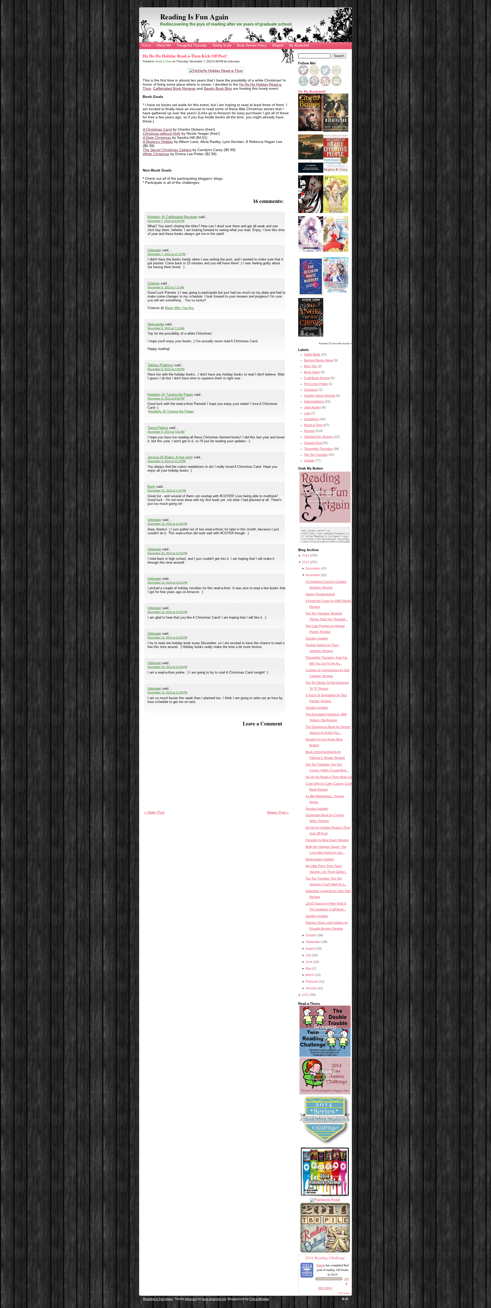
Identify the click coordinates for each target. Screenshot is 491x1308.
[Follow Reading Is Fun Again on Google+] (314, 74)
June (309, 961)
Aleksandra (156, 324)
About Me (164, 45)
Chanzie (154, 283)
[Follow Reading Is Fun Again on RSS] (325, 85)
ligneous (191, 1299)
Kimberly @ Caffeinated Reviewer (172, 217)
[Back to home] (343, 1299)
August (310, 948)
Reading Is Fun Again (194, 16)
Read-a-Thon (163, 61)
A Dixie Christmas (157, 137)
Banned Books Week (318, 360)
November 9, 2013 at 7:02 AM (166, 431)
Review (309, 431)
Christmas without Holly (162, 133)
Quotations (311, 419)
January (311, 988)
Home (146, 45)
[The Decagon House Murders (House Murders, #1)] (310, 294)
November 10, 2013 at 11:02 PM (167, 611)
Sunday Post (313, 443)
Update (309, 460)
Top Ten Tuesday (316, 454)
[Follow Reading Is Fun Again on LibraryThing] (303, 85)
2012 (305, 994)
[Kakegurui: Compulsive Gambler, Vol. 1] (310, 211)
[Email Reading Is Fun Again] (336, 85)
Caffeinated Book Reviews (174, 88)
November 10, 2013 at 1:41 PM (167, 490)
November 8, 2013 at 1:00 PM (166, 369)
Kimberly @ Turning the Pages (170, 394)
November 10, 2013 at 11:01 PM (167, 553)
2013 (305, 562)
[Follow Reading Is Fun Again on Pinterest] (314, 85)
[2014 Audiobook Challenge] (325, 1196)
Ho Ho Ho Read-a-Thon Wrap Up (329, 777)
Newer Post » (278, 812)
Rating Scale (222, 45)
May (308, 968)
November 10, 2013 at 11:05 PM (167, 692)
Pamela (320, 1265)
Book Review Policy (252, 45)
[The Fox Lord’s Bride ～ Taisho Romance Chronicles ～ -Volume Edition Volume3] (310, 250)
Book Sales (312, 372)
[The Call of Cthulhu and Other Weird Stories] (310, 171)
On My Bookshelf (311, 92)
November (313, 575)
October (311, 935)
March (310, 974)
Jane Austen (312, 407)
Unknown (154, 250)
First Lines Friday (316, 383)
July (308, 955)
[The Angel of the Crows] (310, 335)
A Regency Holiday (158, 142)
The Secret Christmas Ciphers (167, 150)
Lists (307, 413)
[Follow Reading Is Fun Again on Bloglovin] (303, 74)
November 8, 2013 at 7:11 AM (166, 287)
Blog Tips (310, 366)
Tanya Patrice (158, 428)
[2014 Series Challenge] (325, 1144)
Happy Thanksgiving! (320, 594)
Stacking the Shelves (318, 436)
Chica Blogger (259, 1299)
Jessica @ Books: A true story (170, 457)
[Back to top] (346, 1299)
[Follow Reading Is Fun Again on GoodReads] (336, 74)
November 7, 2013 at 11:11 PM (166, 254)
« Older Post (154, 812)
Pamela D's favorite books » (335, 343)
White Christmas (156, 154)
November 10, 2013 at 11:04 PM (167, 666)
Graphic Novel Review (319, 395)
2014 (305, 555)
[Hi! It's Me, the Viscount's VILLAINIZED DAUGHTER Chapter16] (335, 250)
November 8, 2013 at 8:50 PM (166, 398)
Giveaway (311, 389)
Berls (151, 486)
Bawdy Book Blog (218, 88)
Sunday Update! (317, 638)
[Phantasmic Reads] (325, 1199)
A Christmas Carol (157, 129)
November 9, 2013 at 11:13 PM (167, 461)
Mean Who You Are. (179, 308)
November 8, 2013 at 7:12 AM (166, 328)
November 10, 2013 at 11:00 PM (167, 523)
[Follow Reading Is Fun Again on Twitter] (325, 74)
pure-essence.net (214, 1299)
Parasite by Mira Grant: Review (327, 840)
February (312, 981)
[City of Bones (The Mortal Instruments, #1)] (310, 130)
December (313, 568)
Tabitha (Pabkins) (160, 365)
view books (344, 1293)
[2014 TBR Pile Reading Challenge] (325, 1252)
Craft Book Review (317, 378)
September (313, 941)
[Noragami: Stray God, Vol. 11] (335, 211)
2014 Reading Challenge (325, 1257)
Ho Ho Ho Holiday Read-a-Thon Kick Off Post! (185, 56)
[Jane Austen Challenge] (325, 1093)
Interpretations (314, 401)
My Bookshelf (299, 45)
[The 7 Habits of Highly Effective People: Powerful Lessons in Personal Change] (335, 171)
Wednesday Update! (320, 859)
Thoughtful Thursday (191, 45)
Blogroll (277, 45)
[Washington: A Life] (335, 130)
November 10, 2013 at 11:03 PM (167, 637)
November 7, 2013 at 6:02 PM (166, 220)
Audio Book (312, 354)
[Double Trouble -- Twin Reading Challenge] (325, 1055)
